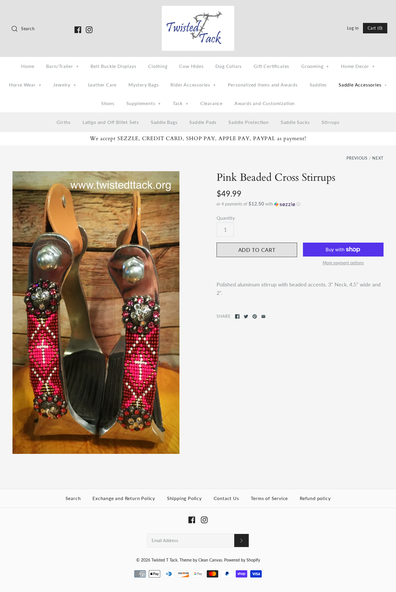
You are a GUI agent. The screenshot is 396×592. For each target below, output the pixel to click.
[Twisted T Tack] (198, 10)
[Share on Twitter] (246, 316)
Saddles (318, 84)
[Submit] (241, 540)
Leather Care (102, 84)
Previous (357, 158)
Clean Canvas (210, 559)
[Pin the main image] (255, 316)
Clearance (211, 103)
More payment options (343, 263)
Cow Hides (191, 66)
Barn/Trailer (62, 66)
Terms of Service (269, 498)
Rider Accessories (193, 84)
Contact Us (226, 498)
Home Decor (358, 66)
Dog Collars (228, 66)
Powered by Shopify (242, 559)
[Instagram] (89, 29)
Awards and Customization (265, 103)
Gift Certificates (271, 66)
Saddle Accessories (363, 84)
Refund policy (315, 498)
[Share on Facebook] (237, 316)
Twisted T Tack (164, 559)
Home (27, 66)
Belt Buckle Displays (113, 66)
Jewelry (64, 84)
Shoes (108, 103)
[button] (300, 204)
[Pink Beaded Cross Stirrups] (95, 312)
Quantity (226, 218)
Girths (64, 122)
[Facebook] (78, 29)
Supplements (143, 103)
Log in (353, 28)
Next (378, 158)
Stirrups (330, 122)
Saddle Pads (203, 122)
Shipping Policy (184, 498)
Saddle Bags (164, 122)
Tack (180, 103)
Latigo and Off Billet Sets (111, 122)
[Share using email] (263, 316)
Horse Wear (25, 84)
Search (73, 498)
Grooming (315, 66)
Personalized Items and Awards (263, 84)
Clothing (157, 66)
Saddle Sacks (295, 122)
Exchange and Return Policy (123, 498)
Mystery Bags (143, 84)
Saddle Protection (248, 122)
